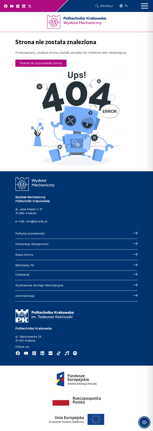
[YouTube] (12, 6)
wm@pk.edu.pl (36, 221)
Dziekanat (22, 274)
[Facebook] (6, 6)
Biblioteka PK (24, 265)
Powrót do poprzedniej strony (41, 63)
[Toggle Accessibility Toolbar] (144, 422)
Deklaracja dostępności (31, 244)
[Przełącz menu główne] (144, 6)
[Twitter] (29, 6)
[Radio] (66, 353)
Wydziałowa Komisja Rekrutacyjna (39, 285)
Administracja (24, 296)
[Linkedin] (24, 6)
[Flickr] (50, 353)
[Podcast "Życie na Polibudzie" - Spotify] (75, 353)
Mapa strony (24, 255)
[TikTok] (58, 353)
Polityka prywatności (30, 233)
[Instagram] (18, 6)
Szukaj (106, 6)
